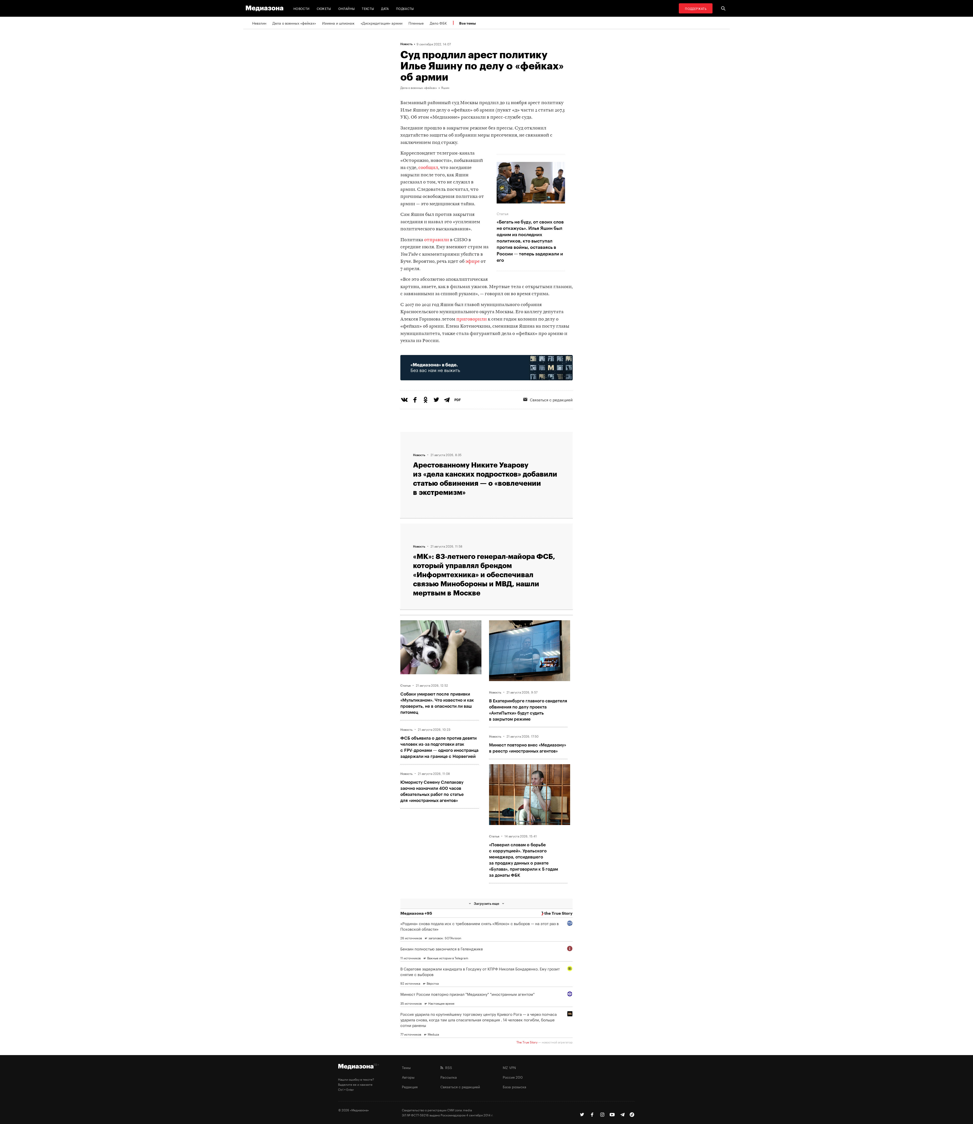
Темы (406, 1067)
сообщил (428, 168)
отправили (436, 240)
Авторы (408, 1077)
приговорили (471, 319)
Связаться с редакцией (551, 399)
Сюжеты (324, 8)
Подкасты (405, 8)
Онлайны (346, 8)
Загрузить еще (486, 903)
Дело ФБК (438, 23)
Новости (301, 8)
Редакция (410, 1086)
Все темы (467, 23)
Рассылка (448, 1077)
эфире (472, 261)
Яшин (445, 87)
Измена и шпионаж (338, 23)
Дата (385, 8)
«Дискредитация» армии (381, 23)
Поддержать (695, 8)
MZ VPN (509, 1067)
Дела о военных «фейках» (294, 23)
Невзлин (259, 23)
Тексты (368, 8)
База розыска (514, 1086)
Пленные (416, 23)
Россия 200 (513, 1077)
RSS (447, 1067)
